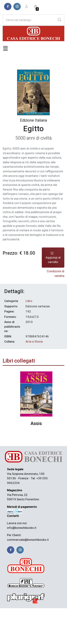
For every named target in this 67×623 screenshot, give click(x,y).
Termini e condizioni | (23, 613)
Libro (29, 301)
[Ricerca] (59, 19)
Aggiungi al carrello (53, 260)
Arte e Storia (34, 341)
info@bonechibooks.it (21, 528)
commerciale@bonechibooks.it (28, 539)
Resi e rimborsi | (48, 613)
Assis (36, 423)
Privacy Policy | (25, 617)
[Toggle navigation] (5, 48)
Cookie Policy (44, 617)
